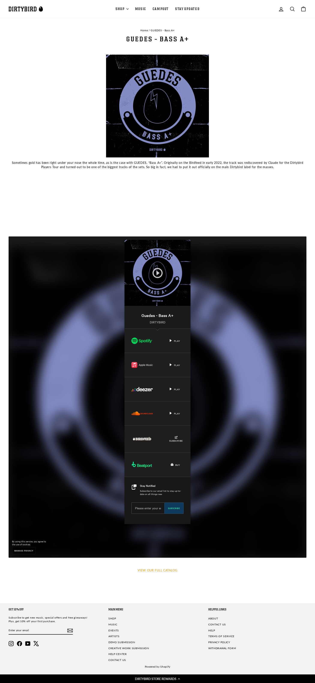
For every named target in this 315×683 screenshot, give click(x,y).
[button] (157, 678)
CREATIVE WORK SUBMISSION (128, 648)
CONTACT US (117, 660)
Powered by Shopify (157, 666)
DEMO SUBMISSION (121, 642)
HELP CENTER (117, 654)
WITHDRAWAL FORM (222, 648)
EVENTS (113, 630)
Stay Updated (187, 9)
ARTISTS (114, 636)
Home (144, 30)
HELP (211, 630)
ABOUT (213, 618)
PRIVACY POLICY (219, 642)
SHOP (120, 9)
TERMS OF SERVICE (221, 636)
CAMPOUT (161, 9)
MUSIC (140, 9)
